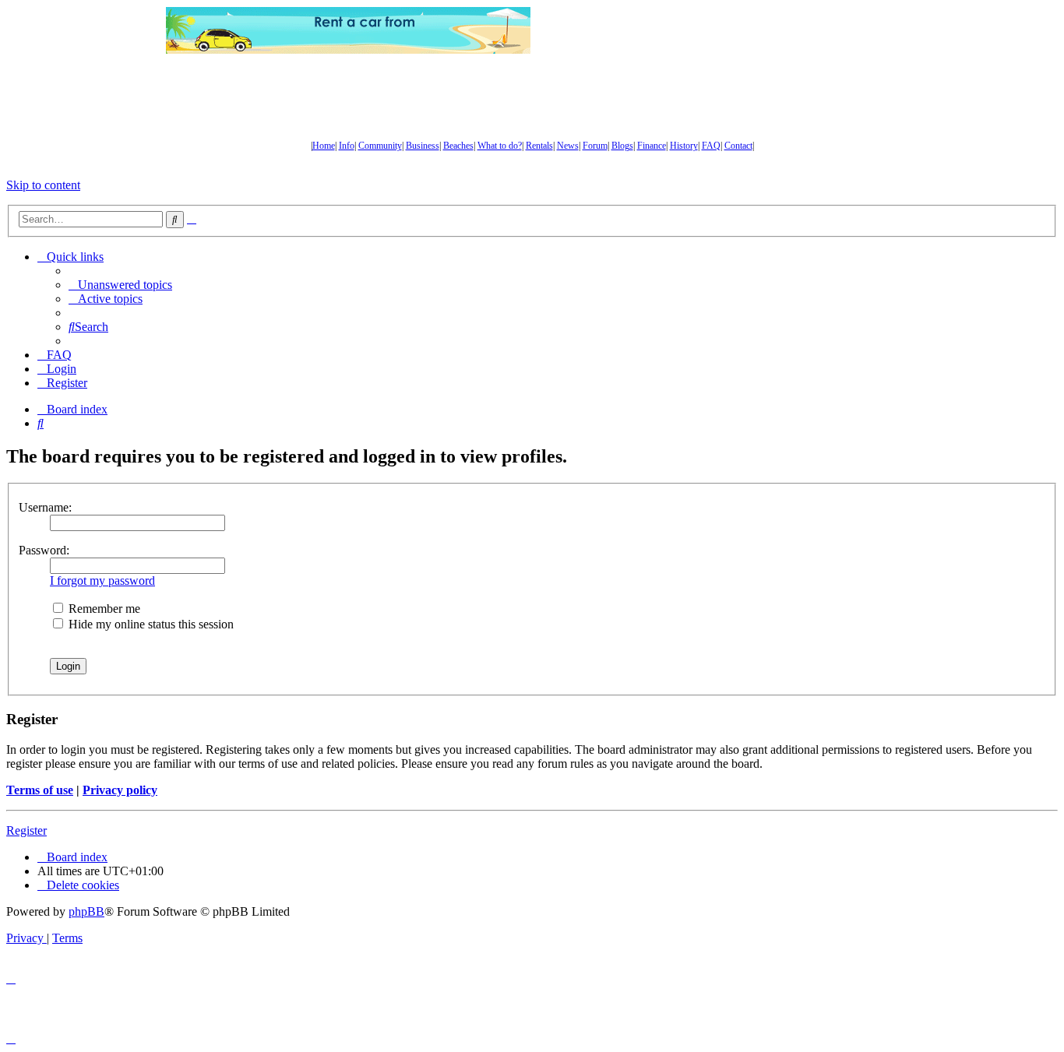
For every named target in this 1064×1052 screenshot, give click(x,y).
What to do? (499, 145)
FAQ (711, 145)
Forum (595, 145)
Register (26, 830)
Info (346, 145)
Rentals (539, 145)
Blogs (622, 145)
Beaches (458, 145)
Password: (44, 550)
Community (380, 145)
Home (323, 145)
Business (422, 145)
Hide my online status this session (149, 624)
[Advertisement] (715, 30)
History (684, 145)
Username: (45, 507)
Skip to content (43, 185)
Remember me (102, 608)
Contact (738, 145)
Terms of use (39, 790)
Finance (651, 145)
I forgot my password (102, 580)
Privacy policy (120, 790)
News (568, 145)
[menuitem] (120, 284)
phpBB (86, 911)
